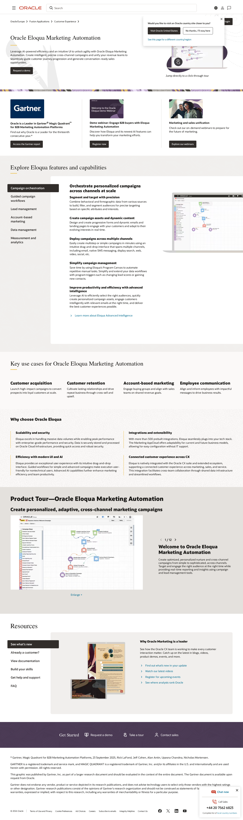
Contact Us (143, 811)
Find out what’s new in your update (166, 665)
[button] (14, 8)
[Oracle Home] (30, 8)
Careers (92, 811)
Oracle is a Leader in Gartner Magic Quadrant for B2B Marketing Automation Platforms (41, 125)
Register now (99, 144)
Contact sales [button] (169, 734)
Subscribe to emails (107, 811)
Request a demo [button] (21, 70)
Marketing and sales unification (189, 122)
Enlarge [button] (76, 594)
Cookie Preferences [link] (63, 811)
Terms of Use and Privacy (41, 811)
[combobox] (121, 8)
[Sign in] (222, 8)
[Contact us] (229, 8)
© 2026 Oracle (16, 811)
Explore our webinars (183, 144)
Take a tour (136, 734)
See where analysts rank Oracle (164, 682)
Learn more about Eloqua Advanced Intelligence (104, 315)
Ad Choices (81, 811)
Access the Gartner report (26, 144)
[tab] (33, 188)
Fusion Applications (39, 21)
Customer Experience (65, 21)
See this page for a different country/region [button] (169, 39)
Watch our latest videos (159, 671)
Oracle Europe (17, 21)
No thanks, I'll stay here (198, 30)
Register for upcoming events (162, 677)
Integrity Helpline (127, 811)
